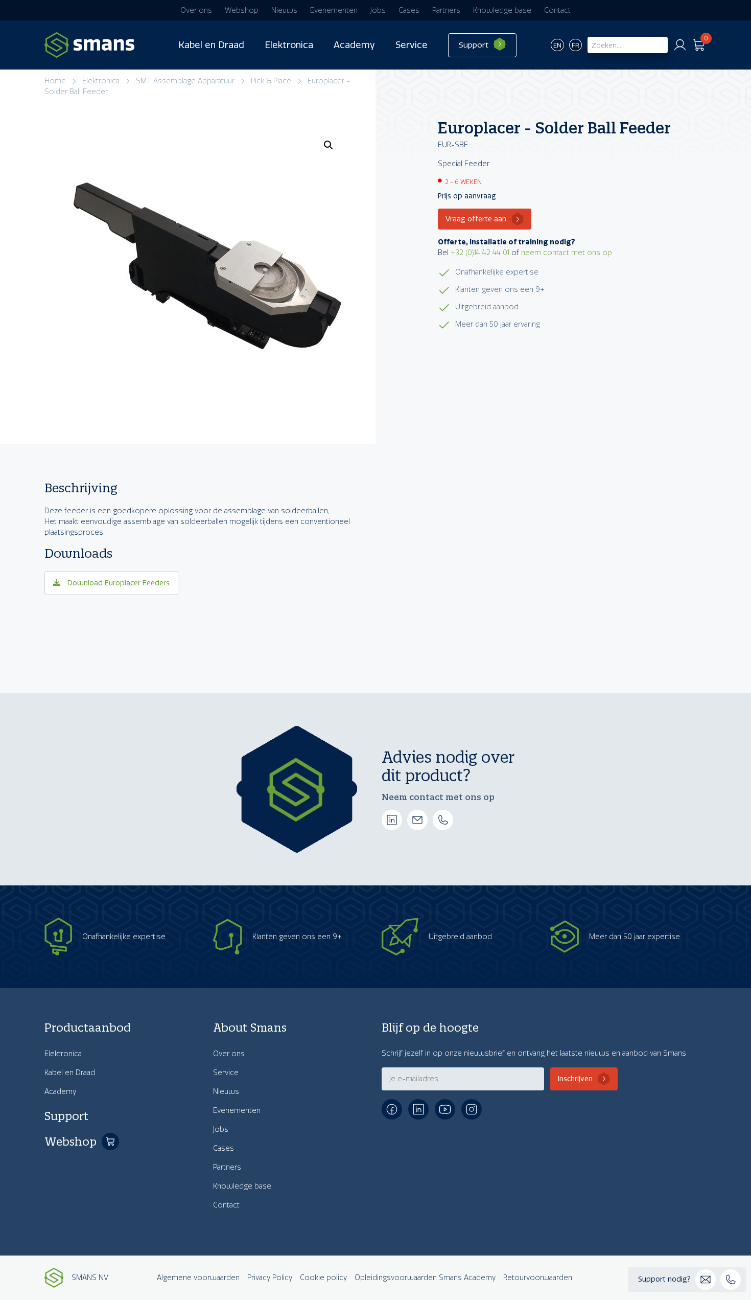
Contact (557, 10)
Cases (408, 10)
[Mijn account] (680, 45)
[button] (328, 145)
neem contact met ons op (566, 252)
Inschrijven (575, 1079)
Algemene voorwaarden (198, 1277)
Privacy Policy (269, 1277)
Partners (446, 10)
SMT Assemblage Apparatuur (185, 81)
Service (411, 45)
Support (473, 45)
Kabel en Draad (211, 45)
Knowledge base (502, 10)
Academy (354, 45)
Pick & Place (271, 81)
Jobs (378, 10)
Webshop (242, 10)
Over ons (196, 10)
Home (55, 81)
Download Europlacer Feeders (117, 583)
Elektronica (289, 45)
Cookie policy (323, 1277)
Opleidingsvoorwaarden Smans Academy (425, 1277)
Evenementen (334, 10)
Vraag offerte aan (475, 219)
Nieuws (284, 10)
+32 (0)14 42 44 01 (480, 252)
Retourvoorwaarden (537, 1277)
